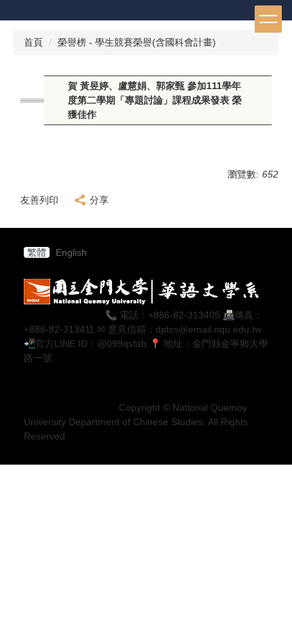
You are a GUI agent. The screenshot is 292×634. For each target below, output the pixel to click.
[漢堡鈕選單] (268, 19)
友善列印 (39, 200)
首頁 (33, 42)
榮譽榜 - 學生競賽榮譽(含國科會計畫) (137, 42)
